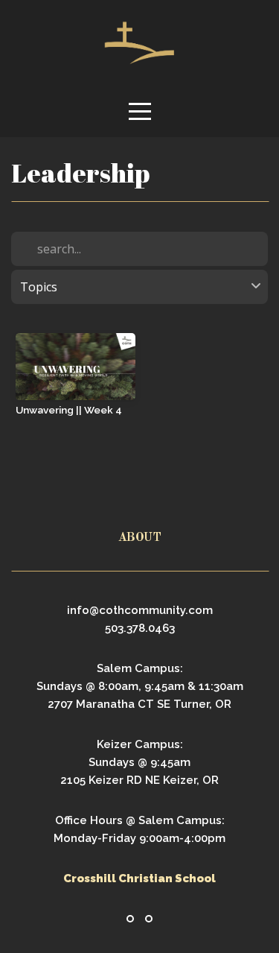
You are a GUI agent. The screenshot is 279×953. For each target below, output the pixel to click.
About (139, 538)
